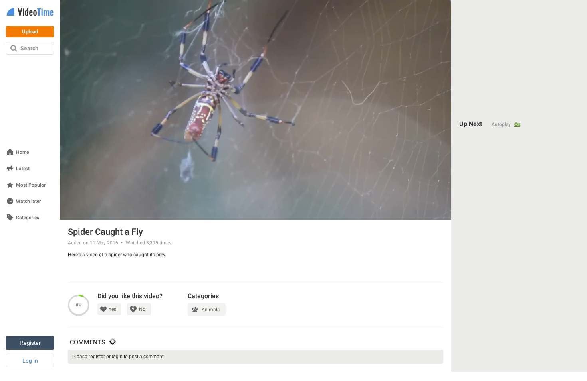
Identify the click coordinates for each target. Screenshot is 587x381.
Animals (211, 309)
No (142, 309)
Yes (112, 309)
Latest (23, 168)
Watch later (28, 201)
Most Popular (31, 185)
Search (29, 48)
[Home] (30, 12)
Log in (30, 360)
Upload (30, 32)
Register (30, 343)
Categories (27, 217)
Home (22, 152)
